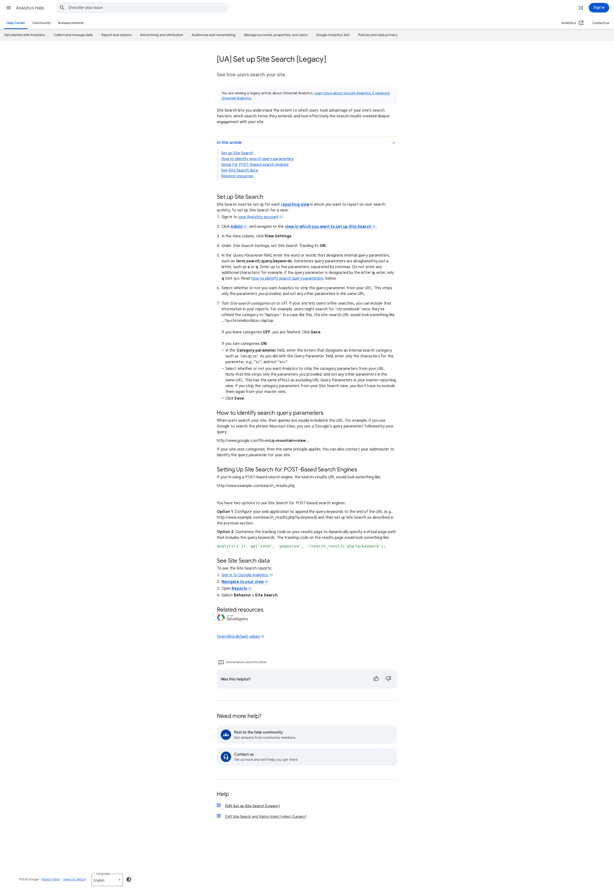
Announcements (71, 23)
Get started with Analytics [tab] (24, 35)
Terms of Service (74, 879)
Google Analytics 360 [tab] (332, 35)
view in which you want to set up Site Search (328, 226)
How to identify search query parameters (257, 158)
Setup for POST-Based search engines (255, 164)
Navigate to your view (243, 581)
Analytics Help (30, 8)
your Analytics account (258, 217)
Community (41, 23)
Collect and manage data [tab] (73, 35)
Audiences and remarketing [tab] (214, 35)
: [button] (229, 142)
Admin (236, 226)
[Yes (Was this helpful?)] (376, 679)
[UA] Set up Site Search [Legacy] (252, 806)
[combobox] (148, 7)
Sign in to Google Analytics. (245, 575)
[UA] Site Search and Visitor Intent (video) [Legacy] (265, 816)
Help (223, 794)
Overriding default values (238, 636)
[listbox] (107, 880)
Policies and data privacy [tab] (378, 35)
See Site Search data (239, 170)
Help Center (15, 23)
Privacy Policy (51, 879)
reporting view (295, 204)
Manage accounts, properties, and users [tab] (275, 35)
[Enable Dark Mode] (129, 879)
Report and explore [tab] (116, 35)
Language (103, 873)
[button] (8, 7)
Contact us (600, 23)
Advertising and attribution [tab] (161, 35)
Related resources (237, 176)
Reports (239, 588)
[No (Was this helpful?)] (388, 679)
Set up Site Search (237, 153)
